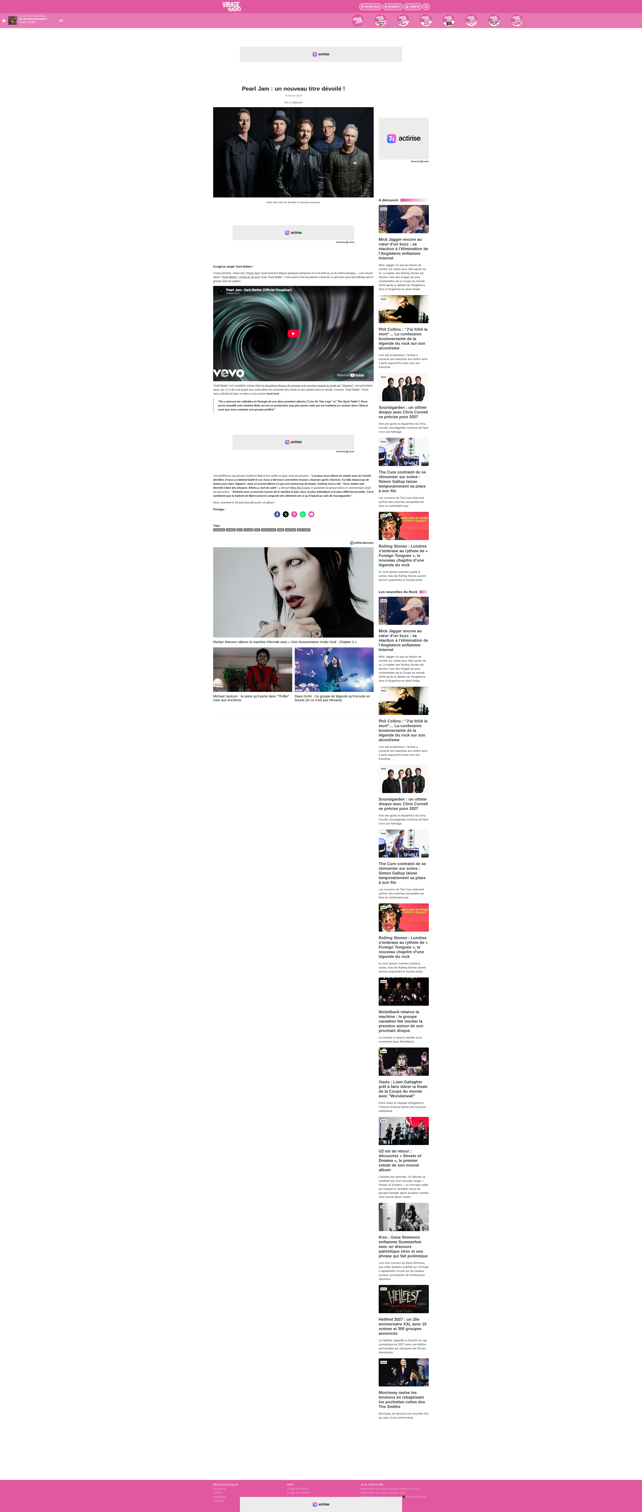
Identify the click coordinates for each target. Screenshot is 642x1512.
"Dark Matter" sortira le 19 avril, (240, 277)
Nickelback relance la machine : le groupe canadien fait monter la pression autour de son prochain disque (401, 1021)
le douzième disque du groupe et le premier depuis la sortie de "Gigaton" (308, 385)
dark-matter (304, 530)
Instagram (219, 1496)
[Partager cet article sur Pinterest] (293, 516)
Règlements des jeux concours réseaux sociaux (390, 1488)
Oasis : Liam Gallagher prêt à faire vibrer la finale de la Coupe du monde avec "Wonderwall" (403, 1089)
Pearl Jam (252, 273)
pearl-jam (290, 530)
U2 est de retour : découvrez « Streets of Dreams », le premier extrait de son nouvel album (400, 1160)
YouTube (218, 1500)
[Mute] (61, 20)
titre (257, 530)
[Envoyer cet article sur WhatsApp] (302, 516)
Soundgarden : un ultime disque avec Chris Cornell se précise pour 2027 (403, 412)
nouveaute (219, 530)
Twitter (217, 1492)
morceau (248, 530)
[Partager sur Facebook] (276, 516)
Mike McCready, (300, 487)
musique (231, 530)
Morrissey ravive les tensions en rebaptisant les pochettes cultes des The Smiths (402, 1399)
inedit (280, 530)
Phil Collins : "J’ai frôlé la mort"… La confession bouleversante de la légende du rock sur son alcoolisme (403, 338)
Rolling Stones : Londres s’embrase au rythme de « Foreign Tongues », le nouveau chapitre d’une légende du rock (403, 555)
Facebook (219, 1488)
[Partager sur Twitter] (285, 516)
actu (239, 530)
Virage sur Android (298, 1492)
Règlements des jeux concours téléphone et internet (393, 1496)
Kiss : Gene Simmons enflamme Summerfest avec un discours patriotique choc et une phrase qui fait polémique (403, 1246)
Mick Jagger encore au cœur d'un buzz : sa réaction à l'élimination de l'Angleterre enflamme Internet (403, 248)
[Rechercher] (426, 6)
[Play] (5, 21)
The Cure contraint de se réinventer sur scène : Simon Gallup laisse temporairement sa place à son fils (402, 481)
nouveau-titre (268, 530)
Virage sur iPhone (298, 1488)
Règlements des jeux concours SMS (382, 1492)
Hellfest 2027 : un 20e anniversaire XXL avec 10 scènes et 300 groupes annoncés (402, 1326)
